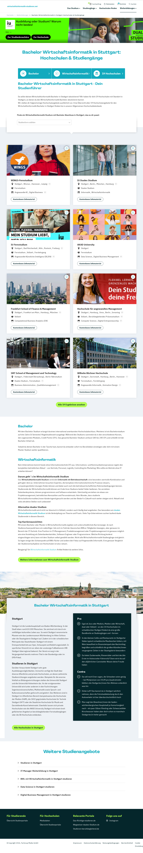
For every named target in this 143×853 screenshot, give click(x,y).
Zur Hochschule (41, 37)
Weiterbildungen (127, 8)
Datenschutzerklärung (92, 843)
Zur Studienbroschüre (18, 37)
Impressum (77, 843)
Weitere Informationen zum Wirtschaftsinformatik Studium (49, 559)
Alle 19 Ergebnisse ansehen (71, 404)
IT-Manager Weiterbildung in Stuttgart (39, 770)
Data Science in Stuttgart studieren (37, 786)
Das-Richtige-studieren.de (84, 820)
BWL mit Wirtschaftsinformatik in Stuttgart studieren (46, 778)
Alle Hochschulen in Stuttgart (28, 727)
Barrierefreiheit (127, 843)
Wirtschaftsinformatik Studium (44, 549)
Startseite (10, 15)
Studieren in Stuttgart (31, 762)
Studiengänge (89, 8)
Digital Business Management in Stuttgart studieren (46, 794)
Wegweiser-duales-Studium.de (86, 824)
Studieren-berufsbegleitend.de (86, 829)
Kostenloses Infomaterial (24, 199)
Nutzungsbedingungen (111, 843)
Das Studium (73, 8)
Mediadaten (45, 820)
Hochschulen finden (108, 8)
